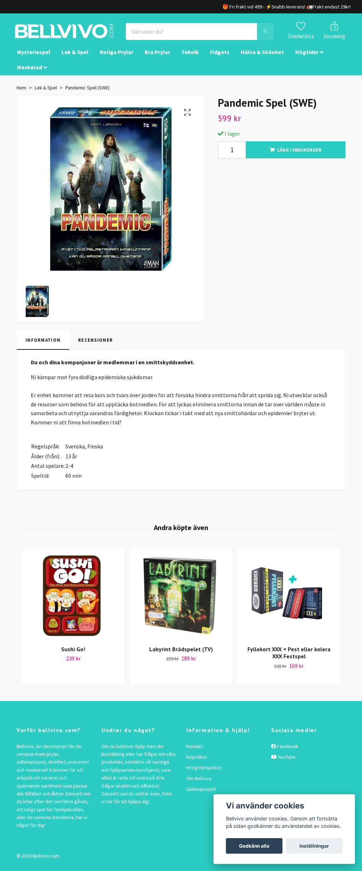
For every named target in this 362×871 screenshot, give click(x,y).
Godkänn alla (254, 846)
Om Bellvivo (198, 785)
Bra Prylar (157, 58)
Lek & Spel (75, 58)
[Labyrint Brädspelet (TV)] (181, 602)
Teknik (190, 58)
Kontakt (194, 752)
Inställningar (314, 846)
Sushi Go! (73, 655)
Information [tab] (42, 346)
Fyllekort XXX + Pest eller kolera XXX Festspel (289, 659)
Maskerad (29, 73)
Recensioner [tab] (95, 346)
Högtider (307, 58)
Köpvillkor (197, 763)
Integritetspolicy (204, 774)
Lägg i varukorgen (299, 156)
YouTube (286, 763)
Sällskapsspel (201, 795)
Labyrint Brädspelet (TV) (181, 655)
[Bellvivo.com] (84, 34)
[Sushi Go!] (73, 602)
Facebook (287, 752)
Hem (21, 94)
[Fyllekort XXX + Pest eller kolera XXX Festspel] (288, 602)
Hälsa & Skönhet (262, 58)
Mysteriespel (33, 58)
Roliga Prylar (116, 58)
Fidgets (219, 58)
